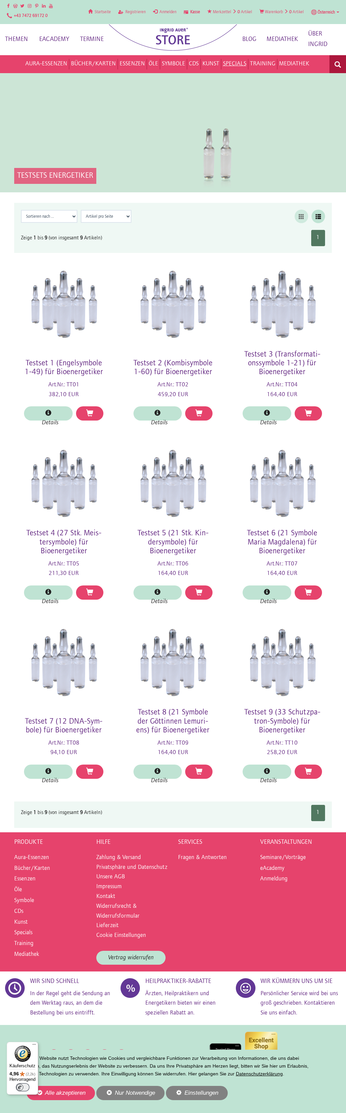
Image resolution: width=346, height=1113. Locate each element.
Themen (16, 39)
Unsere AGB (110, 877)
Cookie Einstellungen (121, 936)
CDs (18, 911)
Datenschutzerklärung (259, 1073)
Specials (23, 933)
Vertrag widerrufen (131, 958)
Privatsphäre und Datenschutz (131, 867)
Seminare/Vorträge (283, 858)
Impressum (109, 887)
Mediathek (282, 39)
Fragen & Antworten (202, 858)
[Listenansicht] (318, 216)
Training (23, 944)
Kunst (21, 922)
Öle (18, 890)
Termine (92, 39)
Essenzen (24, 879)
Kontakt (105, 897)
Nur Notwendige (125, 1094)
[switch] (22, 1087)
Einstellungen (192, 1094)
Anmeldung (274, 879)
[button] (325, 12)
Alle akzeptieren (56, 1092)
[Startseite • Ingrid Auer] (173, 37)
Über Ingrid (317, 39)
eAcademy (54, 39)
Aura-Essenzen (31, 858)
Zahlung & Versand (118, 858)
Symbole (24, 901)
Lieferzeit (107, 926)
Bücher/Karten (32, 868)
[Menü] (34, 1046)
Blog (249, 39)
